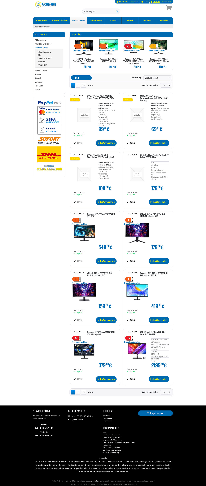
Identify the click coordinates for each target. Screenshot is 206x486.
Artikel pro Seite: (150, 85)
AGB (105, 432)
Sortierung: (136, 77)
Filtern (76, 77)
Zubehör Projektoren (44, 52)
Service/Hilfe (167, 2)
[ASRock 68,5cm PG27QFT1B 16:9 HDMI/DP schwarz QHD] (84, 291)
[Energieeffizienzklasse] (82, 46)
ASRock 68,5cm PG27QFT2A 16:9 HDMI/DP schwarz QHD (152, 215)
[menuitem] (122, 2)
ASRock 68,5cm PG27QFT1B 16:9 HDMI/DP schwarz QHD (99, 274)
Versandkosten (96, 481)
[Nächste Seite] (78, 85)
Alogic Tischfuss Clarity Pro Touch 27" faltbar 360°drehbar (154, 156)
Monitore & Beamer (41, 47)
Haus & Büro (39, 86)
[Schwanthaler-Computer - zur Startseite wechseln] (46, 8)
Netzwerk (38, 78)
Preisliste (156, 2)
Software (38, 74)
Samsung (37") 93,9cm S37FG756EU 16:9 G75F (101, 215)
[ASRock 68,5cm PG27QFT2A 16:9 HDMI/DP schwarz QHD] (137, 232)
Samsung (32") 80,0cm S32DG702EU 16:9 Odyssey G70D (101, 333)
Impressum (107, 421)
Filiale (145, 2)
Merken (79, 142)
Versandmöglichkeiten (112, 447)
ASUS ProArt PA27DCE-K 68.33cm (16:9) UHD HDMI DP (153, 333)
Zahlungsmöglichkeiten (112, 450)
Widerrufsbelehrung (111, 452)
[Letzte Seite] (83, 85)
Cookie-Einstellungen (111, 435)
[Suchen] (117, 11)
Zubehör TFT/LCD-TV (44, 58)
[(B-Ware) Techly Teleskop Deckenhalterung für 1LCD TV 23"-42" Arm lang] (137, 114)
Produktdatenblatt (82, 50)
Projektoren (41, 61)
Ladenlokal (107, 418)
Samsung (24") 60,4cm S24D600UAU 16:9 (108, 60)
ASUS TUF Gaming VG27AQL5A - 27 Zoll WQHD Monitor (83, 61)
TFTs (39, 55)
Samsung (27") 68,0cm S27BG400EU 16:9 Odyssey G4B (159, 61)
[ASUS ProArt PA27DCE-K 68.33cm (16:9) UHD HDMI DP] (137, 350)
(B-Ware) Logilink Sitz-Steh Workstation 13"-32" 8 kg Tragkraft (100, 156)
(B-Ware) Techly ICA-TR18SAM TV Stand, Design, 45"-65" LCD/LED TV (100, 97)
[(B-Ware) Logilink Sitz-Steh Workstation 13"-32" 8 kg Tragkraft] (84, 173)
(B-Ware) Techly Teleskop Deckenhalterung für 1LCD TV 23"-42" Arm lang (154, 98)
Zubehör (37, 89)
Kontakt (106, 416)
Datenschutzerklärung (112, 437)
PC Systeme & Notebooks (43, 44)
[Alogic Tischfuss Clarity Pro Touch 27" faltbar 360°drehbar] (137, 173)
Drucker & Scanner (41, 70)
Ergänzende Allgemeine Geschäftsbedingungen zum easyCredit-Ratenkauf (119, 442)
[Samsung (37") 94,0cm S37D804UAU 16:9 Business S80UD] (137, 291)
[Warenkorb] (159, 8)
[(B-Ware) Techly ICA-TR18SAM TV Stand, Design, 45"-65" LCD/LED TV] (84, 114)
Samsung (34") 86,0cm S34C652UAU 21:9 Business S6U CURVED (133, 61)
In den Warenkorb (105, 143)
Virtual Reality (42, 65)
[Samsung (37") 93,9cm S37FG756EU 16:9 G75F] (84, 232)
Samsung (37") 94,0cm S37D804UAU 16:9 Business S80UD (154, 274)
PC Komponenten (40, 40)
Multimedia (38, 82)
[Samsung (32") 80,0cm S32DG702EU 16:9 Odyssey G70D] (84, 350)
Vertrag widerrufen (155, 413)
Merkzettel (134, 2)
